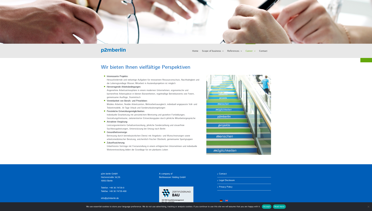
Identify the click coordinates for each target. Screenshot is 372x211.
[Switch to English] (226, 201)
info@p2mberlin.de (110, 198)
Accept (266, 206)
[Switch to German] (221, 201)
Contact (223, 174)
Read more (279, 206)
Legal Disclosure (227, 180)
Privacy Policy (225, 187)
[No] (368, 206)
